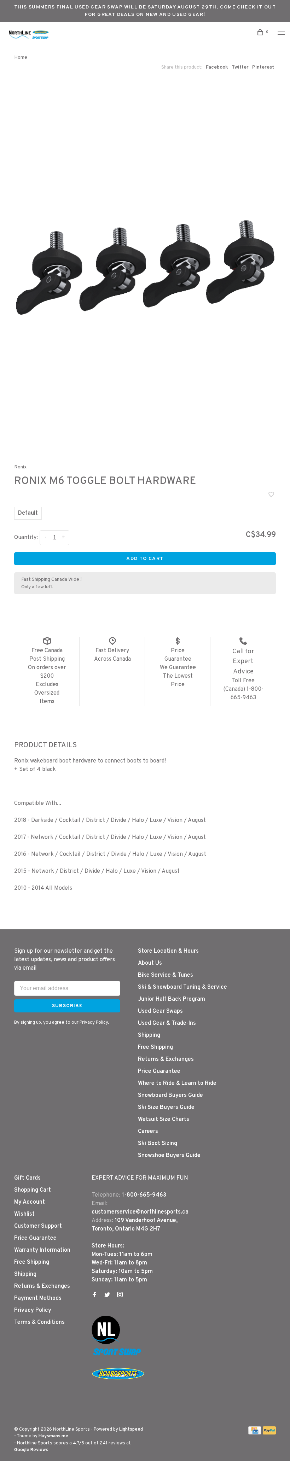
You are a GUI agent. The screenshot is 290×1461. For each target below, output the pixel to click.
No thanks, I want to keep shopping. (198, 780)
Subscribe (183, 762)
